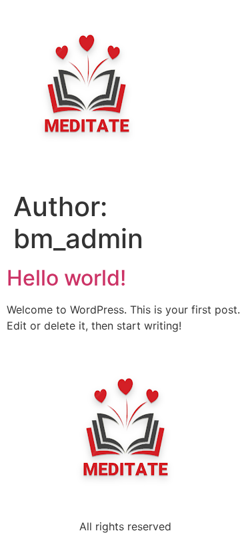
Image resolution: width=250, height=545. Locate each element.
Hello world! (66, 278)
